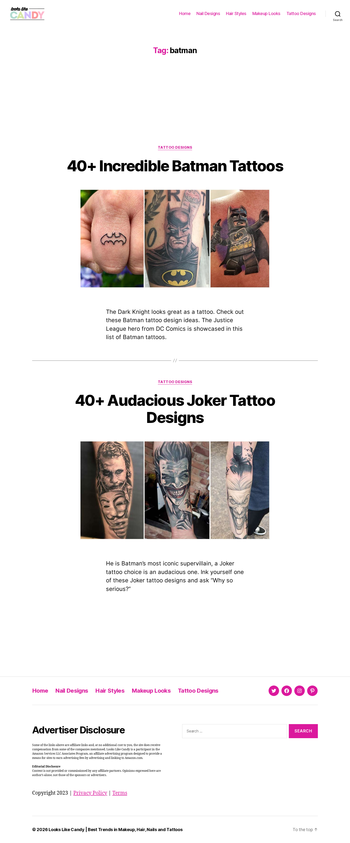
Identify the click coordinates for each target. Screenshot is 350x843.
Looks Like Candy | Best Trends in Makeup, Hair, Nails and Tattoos (115, 829)
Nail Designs (208, 13)
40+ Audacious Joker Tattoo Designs (175, 409)
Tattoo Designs (301, 13)
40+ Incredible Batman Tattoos (175, 166)
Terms (119, 793)
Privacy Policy (90, 793)
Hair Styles (236, 13)
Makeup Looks (266, 13)
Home (184, 13)
